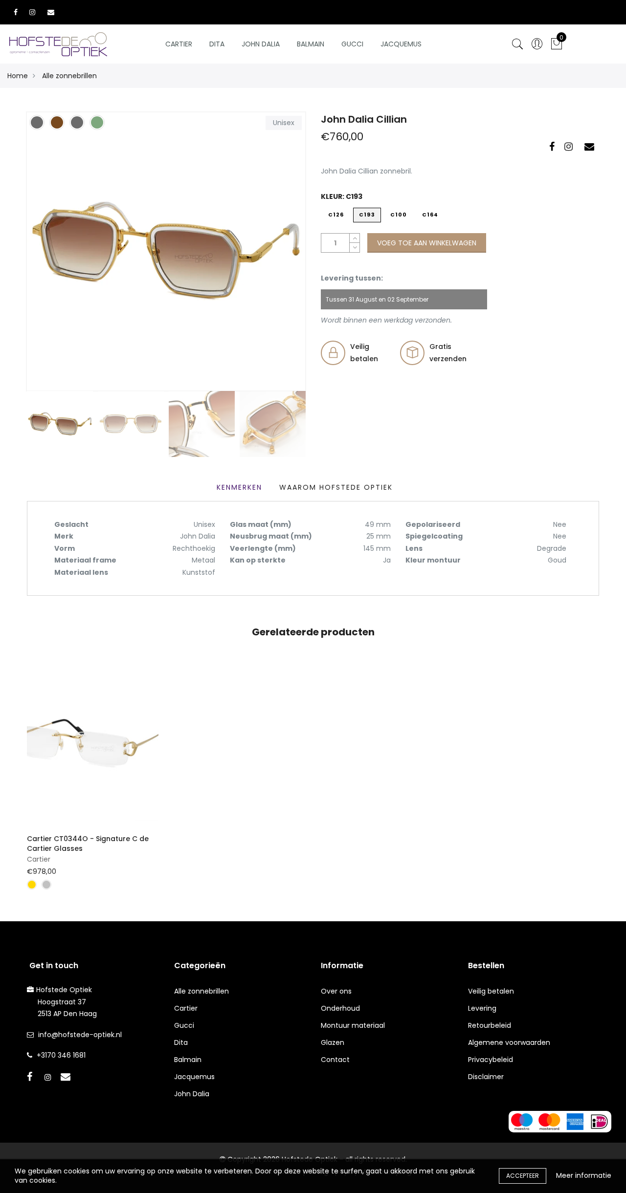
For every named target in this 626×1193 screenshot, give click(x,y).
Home (17, 76)
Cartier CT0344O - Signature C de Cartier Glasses (88, 843)
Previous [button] (51, 251)
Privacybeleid (490, 1059)
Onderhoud (340, 1008)
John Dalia (261, 44)
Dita (181, 1042)
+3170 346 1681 (61, 1055)
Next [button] (281, 251)
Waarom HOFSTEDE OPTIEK (336, 487)
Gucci (352, 44)
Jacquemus (401, 44)
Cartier (178, 44)
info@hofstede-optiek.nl (80, 1035)
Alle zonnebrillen (69, 76)
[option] (166, 251)
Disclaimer (486, 1077)
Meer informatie (583, 1175)
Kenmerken (239, 487)
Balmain (310, 44)
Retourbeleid (489, 1025)
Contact (335, 1059)
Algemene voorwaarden (509, 1042)
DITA (216, 44)
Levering (482, 1008)
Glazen (332, 1042)
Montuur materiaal (353, 1025)
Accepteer (522, 1175)
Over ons (336, 991)
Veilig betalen (491, 991)
